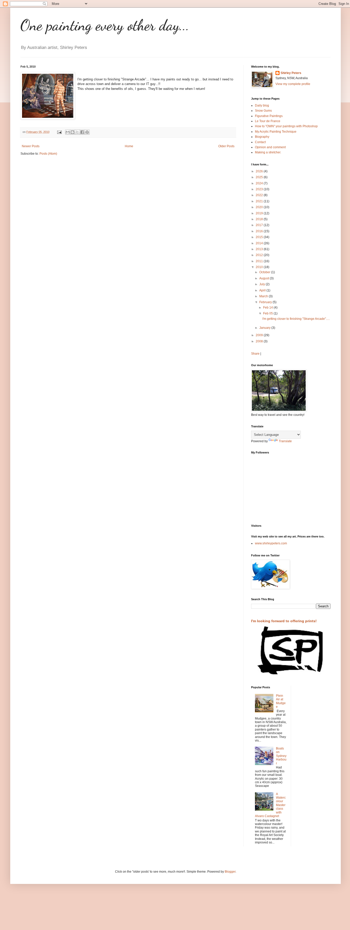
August (264, 278)
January (265, 328)
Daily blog (262, 105)
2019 (260, 213)
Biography (262, 137)
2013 (260, 249)
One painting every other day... (104, 25)
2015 (260, 237)
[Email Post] (59, 131)
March (264, 296)
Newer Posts (30, 146)
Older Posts (226, 146)
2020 (260, 207)
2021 (260, 201)
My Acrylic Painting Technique (275, 131)
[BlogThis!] (72, 132)
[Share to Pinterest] (87, 132)
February (266, 302)
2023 (260, 189)
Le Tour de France (267, 121)
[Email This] (67, 132)
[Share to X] (77, 132)
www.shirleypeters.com (271, 543)
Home (129, 146)
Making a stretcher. (268, 152)
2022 (260, 195)
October (265, 272)
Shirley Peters (291, 73)
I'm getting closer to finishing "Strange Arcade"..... (296, 319)
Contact (260, 142)
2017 (260, 225)
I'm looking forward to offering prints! (284, 621)
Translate (285, 441)
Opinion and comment (270, 147)
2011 (260, 261)
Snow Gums (263, 110)
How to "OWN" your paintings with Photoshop (286, 126)
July (262, 284)
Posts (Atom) (48, 153)
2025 (260, 177)
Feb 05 (268, 313)
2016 (260, 231)
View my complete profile (292, 84)
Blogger (230, 871)
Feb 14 (268, 307)
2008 (260, 341)
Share (255, 353)
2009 (260, 335)
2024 (260, 183)
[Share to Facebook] (82, 132)
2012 (260, 255)
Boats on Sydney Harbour (281, 756)
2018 (260, 219)
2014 (260, 243)
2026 (260, 171)
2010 (260, 267)
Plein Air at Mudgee (281, 701)
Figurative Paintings (269, 116)
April (262, 290)
